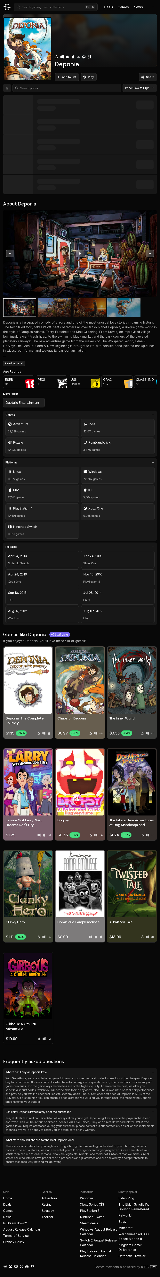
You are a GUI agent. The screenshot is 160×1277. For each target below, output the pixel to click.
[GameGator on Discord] (27, 1266)
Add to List (69, 77)
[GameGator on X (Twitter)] (21, 1266)
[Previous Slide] (10, 253)
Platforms (11, 462)
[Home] (7, 7)
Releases (11, 546)
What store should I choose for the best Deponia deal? (40, 1140)
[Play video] (80, 253)
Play (91, 77)
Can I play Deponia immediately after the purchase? (38, 1111)
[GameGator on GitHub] (32, 1266)
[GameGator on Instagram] (5, 1266)
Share (150, 77)
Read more (12, 363)
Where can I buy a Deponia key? (26, 1072)
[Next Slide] (150, 253)
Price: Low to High (137, 88)
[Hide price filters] (7, 88)
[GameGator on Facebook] (10, 1266)
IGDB (145, 1267)
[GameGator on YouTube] (16, 1266)
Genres (10, 414)
